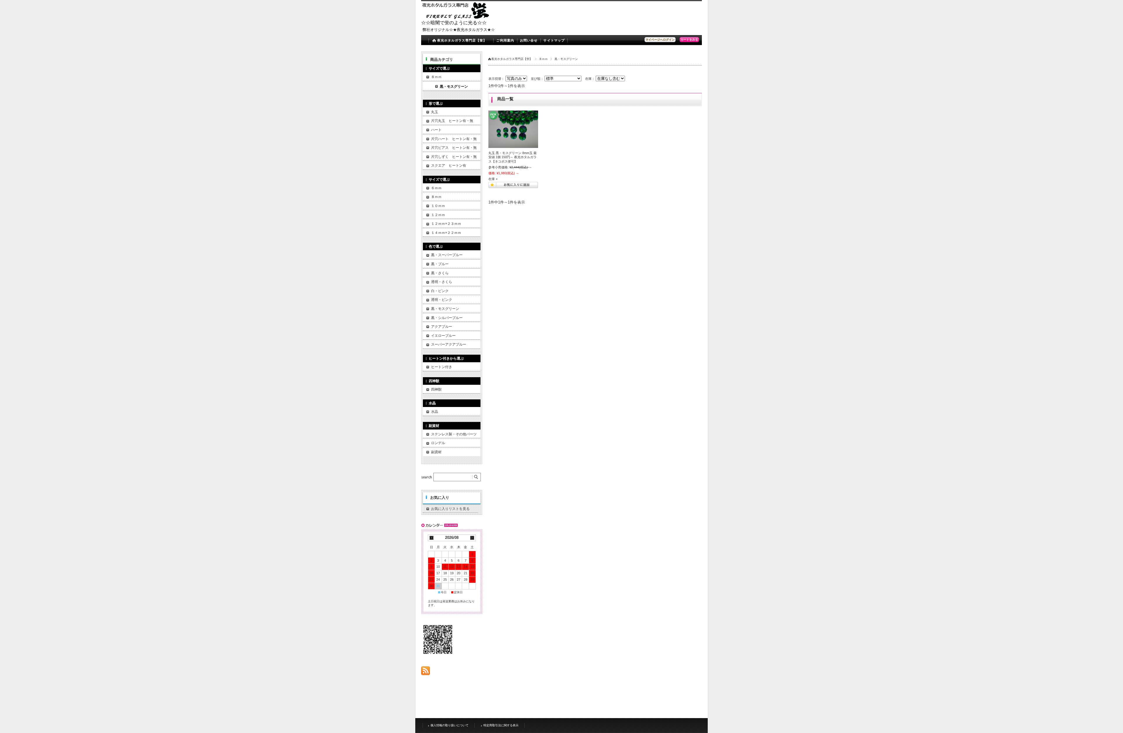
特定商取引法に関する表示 (501, 725)
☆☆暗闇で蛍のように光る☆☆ (454, 22)
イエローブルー (443, 336)
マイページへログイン (660, 39)
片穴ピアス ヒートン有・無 (454, 148)
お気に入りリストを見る (450, 509)
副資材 (436, 452)
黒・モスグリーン (454, 86)
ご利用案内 (505, 40)
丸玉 (434, 112)
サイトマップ (554, 40)
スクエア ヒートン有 (448, 165)
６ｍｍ (436, 188)
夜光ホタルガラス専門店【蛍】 (462, 40)
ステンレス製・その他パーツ (454, 434)
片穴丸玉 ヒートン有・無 (452, 121)
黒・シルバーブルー (447, 318)
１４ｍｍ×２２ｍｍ (446, 233)
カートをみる (689, 39)
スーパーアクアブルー (448, 344)
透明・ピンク (441, 300)
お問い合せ (529, 40)
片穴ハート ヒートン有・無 (454, 139)
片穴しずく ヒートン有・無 (454, 157)
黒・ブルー (440, 264)
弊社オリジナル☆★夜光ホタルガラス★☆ (459, 29)
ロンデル (438, 443)
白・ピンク (440, 291)
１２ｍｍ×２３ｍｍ (446, 224)
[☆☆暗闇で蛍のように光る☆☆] (456, 17)
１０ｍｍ (438, 206)
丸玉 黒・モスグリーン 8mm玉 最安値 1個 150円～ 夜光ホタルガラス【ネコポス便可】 (512, 157)
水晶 (434, 412)
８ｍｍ (543, 59)
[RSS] (425, 672)
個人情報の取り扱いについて (449, 725)
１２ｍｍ (438, 215)
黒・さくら (440, 273)
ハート (436, 130)
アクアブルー (441, 327)
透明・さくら (441, 282)
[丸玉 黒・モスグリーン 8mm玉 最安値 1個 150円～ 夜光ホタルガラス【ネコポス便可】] (513, 129)
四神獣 (436, 389)
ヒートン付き (441, 367)
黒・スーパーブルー (447, 255)
